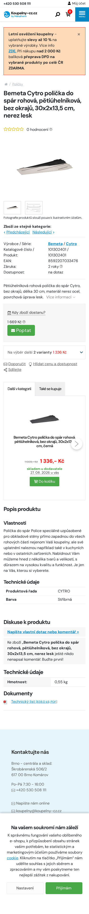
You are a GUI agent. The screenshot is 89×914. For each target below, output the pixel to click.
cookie (12, 857)
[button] (57, 14)
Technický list (34, 701)
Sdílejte (14, 369)
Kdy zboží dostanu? (28, 312)
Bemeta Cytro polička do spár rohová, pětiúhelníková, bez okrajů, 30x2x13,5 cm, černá (44, 441)
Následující (42, 232)
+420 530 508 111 (31, 789)
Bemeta (55, 243)
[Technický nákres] (33, 207)
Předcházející (18, 232)
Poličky (17, 84)
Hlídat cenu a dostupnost (55, 363)
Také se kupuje (50, 388)
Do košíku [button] (46, 481)
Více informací (59, 297)
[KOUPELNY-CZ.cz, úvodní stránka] (20, 14)
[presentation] (12, 444)
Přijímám (63, 888)
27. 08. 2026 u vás (44, 472)
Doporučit (17, 363)
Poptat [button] (23, 330)
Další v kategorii (19, 388)
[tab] (19, 389)
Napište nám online (33, 803)
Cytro (71, 243)
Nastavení (25, 888)
